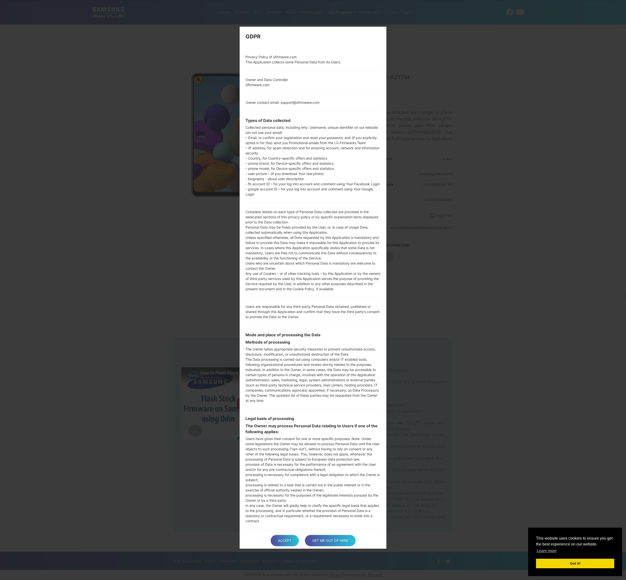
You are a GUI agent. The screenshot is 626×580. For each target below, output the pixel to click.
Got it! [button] (575, 563)
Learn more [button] (547, 551)
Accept (284, 540)
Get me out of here (330, 540)
